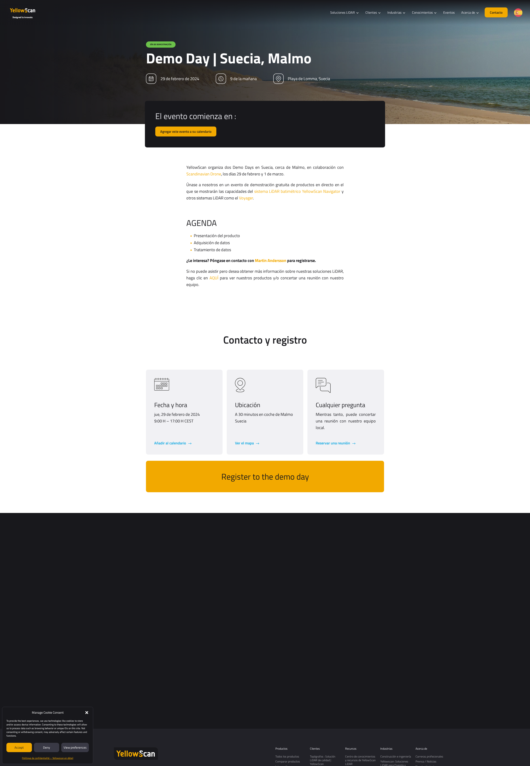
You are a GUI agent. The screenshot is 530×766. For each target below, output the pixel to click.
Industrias (386, 748)
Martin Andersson (270, 260)
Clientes (315, 748)
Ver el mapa (245, 443)
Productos (281, 748)
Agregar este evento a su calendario (185, 131)
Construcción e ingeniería (395, 756)
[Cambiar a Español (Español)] (518, 12)
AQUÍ (214, 278)
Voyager (246, 198)
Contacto (496, 12)
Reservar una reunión (333, 443)
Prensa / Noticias (426, 761)
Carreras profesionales (429, 756)
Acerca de (421, 748)
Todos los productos (287, 756)
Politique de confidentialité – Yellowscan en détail (47, 758)
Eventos (449, 12)
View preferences (75, 747)
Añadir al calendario (170, 443)
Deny (46, 747)
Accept (19, 747)
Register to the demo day (265, 476)
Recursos (351, 748)
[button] (87, 713)
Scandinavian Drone (203, 174)
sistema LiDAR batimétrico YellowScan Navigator (297, 191)
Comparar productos (287, 761)
